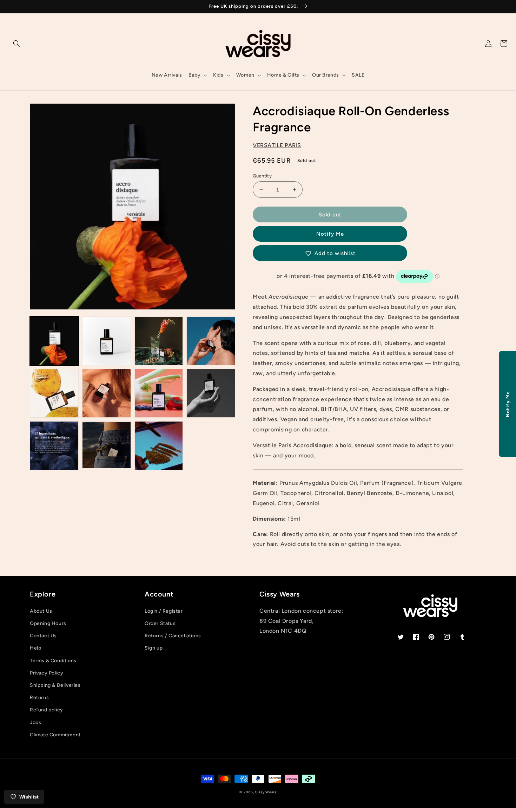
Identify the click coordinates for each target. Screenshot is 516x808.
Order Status (160, 623)
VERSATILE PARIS (277, 145)
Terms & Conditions (53, 661)
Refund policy (46, 710)
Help (35, 648)
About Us (41, 611)
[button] (16, 43)
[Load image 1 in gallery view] (54, 341)
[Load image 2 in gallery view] (106, 341)
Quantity (262, 175)
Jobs (35, 722)
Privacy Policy (46, 673)
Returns (39, 698)
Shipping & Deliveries (55, 685)
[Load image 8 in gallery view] (210, 393)
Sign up (154, 648)
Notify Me (330, 234)
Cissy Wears (266, 792)
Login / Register (164, 611)
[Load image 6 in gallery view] (106, 393)
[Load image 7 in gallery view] (158, 393)
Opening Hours (48, 623)
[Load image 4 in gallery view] (210, 341)
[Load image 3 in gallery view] (158, 341)
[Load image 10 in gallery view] (106, 445)
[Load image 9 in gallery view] (54, 445)
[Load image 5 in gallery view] (54, 393)
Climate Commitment (55, 735)
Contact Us (43, 636)
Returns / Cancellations (173, 636)
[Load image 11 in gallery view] (158, 445)
